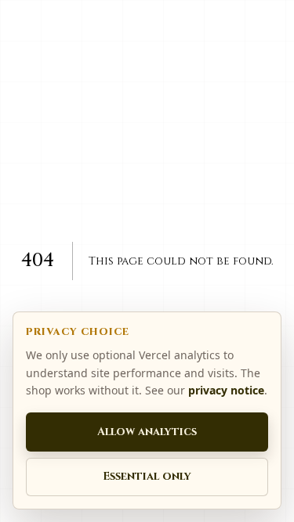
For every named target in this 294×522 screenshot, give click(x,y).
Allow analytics (147, 431)
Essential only (147, 476)
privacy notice (226, 390)
